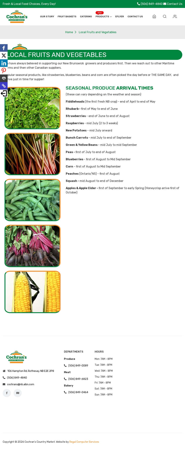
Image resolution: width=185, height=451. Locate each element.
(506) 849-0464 (78, 392)
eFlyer (119, 16)
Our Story (47, 16)
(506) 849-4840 (152, 4)
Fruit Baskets (67, 16)
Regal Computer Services (84, 441)
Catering (86, 16)
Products (102, 16)
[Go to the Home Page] (154, 16)
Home (69, 32)
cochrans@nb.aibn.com (20, 384)
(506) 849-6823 (78, 379)
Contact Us (174, 4)
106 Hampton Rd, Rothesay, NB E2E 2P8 (30, 371)
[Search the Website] (165, 16)
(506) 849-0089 (78, 365)
